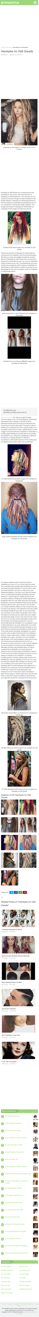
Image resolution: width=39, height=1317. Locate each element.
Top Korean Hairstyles (9, 1009)
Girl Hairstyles (5, 1278)
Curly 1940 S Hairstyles (9, 1061)
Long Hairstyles (6, 1281)
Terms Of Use (23, 1304)
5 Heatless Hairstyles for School (12, 929)
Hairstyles (5, 54)
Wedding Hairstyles (26, 1289)
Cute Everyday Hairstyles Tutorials (16, 1166)
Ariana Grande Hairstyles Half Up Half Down (16, 956)
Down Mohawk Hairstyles (13, 1123)
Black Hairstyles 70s (11, 1159)
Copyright (16, 1304)
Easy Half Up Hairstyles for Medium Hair (18, 1174)
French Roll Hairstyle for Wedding (16, 1246)
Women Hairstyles (7, 1293)
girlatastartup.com (6, 417)
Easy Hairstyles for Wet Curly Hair (16, 1138)
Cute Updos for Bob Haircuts (14, 1195)
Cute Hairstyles (6, 1274)
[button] (35, 2)
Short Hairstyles (6, 1289)
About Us (30, 1304)
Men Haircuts (5, 1285)
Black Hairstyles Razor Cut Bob (12, 982)
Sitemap (3, 1304)
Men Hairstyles (24, 1285)
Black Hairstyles (6, 1266)
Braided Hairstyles (7, 1270)
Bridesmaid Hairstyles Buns (14, 1202)
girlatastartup (10, 2)
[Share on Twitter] (11, 892)
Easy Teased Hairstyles (12, 1217)
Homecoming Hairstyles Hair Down (16, 1253)
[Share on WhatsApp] (20, 892)
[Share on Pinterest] (25, 892)
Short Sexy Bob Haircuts (12, 1239)
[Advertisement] (19, 26)
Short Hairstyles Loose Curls (11, 1035)
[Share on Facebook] (16, 892)
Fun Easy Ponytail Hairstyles (14, 1210)
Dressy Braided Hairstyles (13, 1188)
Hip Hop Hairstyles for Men (14, 1145)
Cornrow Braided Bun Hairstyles (15, 1231)
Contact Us (10, 1304)
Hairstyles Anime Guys (12, 1116)
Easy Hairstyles (24, 1274)
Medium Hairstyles (26, 1281)
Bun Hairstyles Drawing (12, 1130)
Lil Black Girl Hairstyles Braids (14, 1224)
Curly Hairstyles (25, 1270)
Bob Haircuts (24, 1266)
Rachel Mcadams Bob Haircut (14, 1152)
